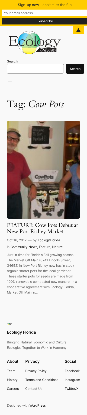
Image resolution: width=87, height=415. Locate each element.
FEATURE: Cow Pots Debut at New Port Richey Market (42, 228)
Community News (23, 247)
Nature (57, 247)
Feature (44, 247)
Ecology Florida (21, 332)
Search (12, 61)
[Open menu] (10, 81)
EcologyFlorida (49, 240)
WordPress (37, 405)
